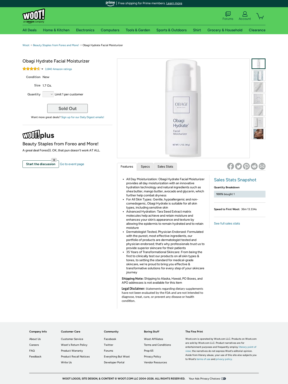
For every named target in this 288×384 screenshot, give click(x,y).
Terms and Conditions (157, 344)
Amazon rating (58, 69)
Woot (25, 45)
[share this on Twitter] (238, 166)
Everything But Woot (117, 356)
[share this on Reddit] (254, 166)
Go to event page (72, 164)
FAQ (32, 350)
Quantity (33, 94)
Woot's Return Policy (74, 344)
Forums (228, 19)
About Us (35, 339)
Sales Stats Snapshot (235, 179)
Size (37, 85)
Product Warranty (72, 350)
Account (245, 19)
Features (127, 166)
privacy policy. (224, 359)
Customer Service (72, 339)
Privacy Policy (152, 356)
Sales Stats (165, 166)
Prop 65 (148, 350)
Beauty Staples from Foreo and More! (56, 45)
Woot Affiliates (153, 339)
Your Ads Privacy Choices (204, 378)
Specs (145, 166)
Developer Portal (114, 362)
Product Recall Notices (75, 356)
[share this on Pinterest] (246, 166)
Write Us (66, 362)
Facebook (110, 339)
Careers (34, 344)
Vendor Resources (155, 362)
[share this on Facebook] (230, 166)
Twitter (108, 344)
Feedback (35, 356)
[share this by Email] (262, 166)
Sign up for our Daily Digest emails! (82, 117)
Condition (33, 77)
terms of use (203, 359)
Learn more (174, 3)
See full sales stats (227, 223)
